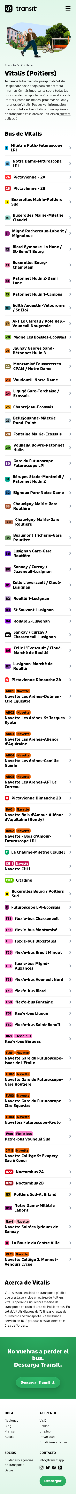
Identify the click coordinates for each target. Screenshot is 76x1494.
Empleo (45, 1431)
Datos (9, 1470)
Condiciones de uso (53, 1442)
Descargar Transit (35, 1382)
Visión (44, 1420)
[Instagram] (41, 1467)
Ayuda (9, 1437)
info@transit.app (52, 1460)
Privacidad (47, 1437)
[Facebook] (54, 1467)
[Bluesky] (48, 1467)
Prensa (10, 1431)
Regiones (11, 1420)
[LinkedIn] (60, 1467)
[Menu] (68, 8)
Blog (8, 1426)
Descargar (52, 1480)
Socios (10, 1453)
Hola (9, 1413)
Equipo (44, 1426)
